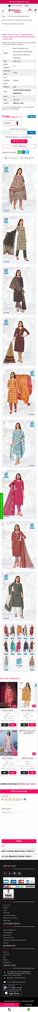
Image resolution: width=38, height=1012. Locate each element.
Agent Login (6, 920)
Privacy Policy (7, 935)
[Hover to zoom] (19, 188)
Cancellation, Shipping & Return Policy (14, 940)
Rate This (5, 796)
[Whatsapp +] (19, 152)
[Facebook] (23, 152)
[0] (32, 11)
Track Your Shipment (9, 915)
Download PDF (28, 158)
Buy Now (28, 1005)
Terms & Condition (8, 937)
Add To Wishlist (20, 146)
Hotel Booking (7, 932)
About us (6, 952)
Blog (4, 957)
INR (27, 6)
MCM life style (18, 103)
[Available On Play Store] (9, 5)
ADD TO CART (9, 1005)
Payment (6, 943)
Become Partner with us (10, 918)
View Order (6, 913)
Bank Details (7, 962)
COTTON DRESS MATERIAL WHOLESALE (18, 16)
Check (31, 132)
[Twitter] (27, 152)
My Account (6, 905)
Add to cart (20, 141)
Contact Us (6, 955)
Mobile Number (6, 809)
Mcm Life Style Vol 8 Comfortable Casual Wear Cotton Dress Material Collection (17, 22)
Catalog (5, 724)
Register (5, 908)
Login (4, 910)
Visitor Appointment (9, 930)
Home (3, 16)
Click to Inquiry (12, 158)
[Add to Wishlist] (1, 683)
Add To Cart (12, 724)
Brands (5, 960)
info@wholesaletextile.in (18, 982)
